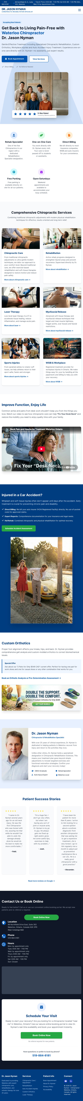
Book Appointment (16, 59)
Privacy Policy (48, 1086)
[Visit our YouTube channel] (65, 1081)
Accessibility (47, 1089)
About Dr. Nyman (49, 1083)
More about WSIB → (54, 382)
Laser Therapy (27, 1095)
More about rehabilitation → (57, 269)
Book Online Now (41, 917)
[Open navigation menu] (79, 10)
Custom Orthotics (28, 1092)
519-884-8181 (5, 3)
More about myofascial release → (59, 331)
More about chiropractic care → (17, 280)
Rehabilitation (27, 1086)
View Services (39, 59)
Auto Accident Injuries (30, 1089)
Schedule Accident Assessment (18, 528)
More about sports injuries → (16, 376)
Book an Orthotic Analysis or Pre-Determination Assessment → (31, 678)
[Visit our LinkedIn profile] (71, 1081)
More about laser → (12, 325)
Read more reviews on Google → (41, 881)
